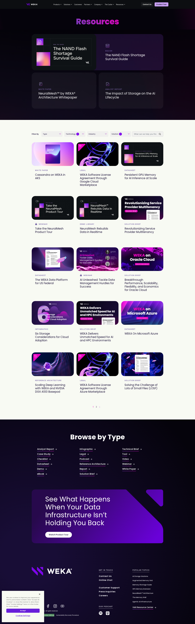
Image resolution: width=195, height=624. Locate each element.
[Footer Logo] (52, 571)
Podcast (84, 459)
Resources (119, 4)
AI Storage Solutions (140, 576)
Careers (103, 595)
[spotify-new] (100, 614)
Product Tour (161, 4)
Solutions (67, 4)
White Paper (129, 468)
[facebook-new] (48, 606)
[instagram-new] (55, 606)
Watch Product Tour (58, 534)
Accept (23, 611)
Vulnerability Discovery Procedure (67, 615)
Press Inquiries (107, 591)
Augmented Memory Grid (142, 580)
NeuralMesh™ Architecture (142, 593)
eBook (40, 473)
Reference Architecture (93, 464)
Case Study (44, 454)
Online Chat (106, 580)
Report (83, 468)
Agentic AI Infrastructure (142, 602)
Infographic (86, 449)
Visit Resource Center (142, 607)
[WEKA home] (32, 4)
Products (56, 4)
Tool (124, 454)
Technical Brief (130, 449)
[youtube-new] (62, 606)
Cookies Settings (23, 616)
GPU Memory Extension (141, 589)
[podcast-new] (107, 614)
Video (125, 459)
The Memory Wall (139, 597)
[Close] (39, 594)
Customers (78, 4)
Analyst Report (45, 449)
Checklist (42, 459)
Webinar (127, 464)
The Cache (108, 4)
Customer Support (109, 587)
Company (97, 4)
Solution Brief (87, 473)
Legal (83, 454)
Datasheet (43, 464)
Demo (40, 468)
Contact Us (147, 4)
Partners (87, 4)
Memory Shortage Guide (142, 585)
